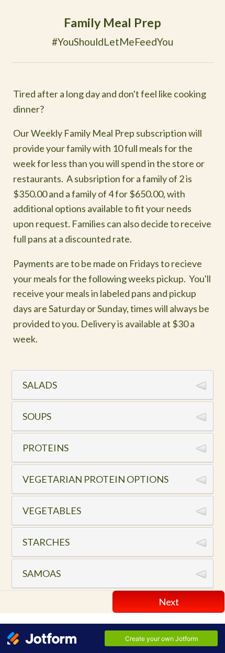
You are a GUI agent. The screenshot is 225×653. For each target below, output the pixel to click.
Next (169, 601)
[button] (112, 385)
